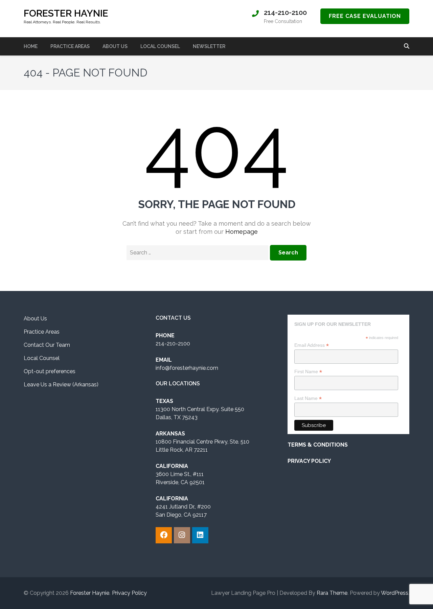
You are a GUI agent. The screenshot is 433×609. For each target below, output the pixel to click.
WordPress (394, 593)
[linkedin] (200, 535)
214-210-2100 (285, 12)
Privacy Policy (129, 593)
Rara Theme (332, 593)
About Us (115, 46)
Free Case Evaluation (365, 16)
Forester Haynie (66, 13)
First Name (308, 371)
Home (31, 46)
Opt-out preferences (49, 371)
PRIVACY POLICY (309, 461)
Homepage (241, 231)
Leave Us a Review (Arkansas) (61, 384)
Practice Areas (70, 46)
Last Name (308, 398)
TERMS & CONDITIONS (318, 445)
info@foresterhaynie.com (187, 368)
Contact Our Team (47, 345)
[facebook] (164, 535)
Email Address (311, 345)
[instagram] (182, 535)
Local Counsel (160, 46)
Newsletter (209, 46)
